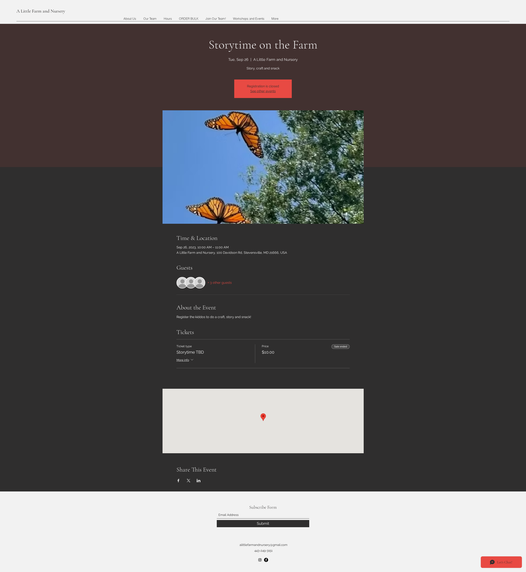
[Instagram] (260, 560)
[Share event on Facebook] (178, 480)
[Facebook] (266, 560)
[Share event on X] (188, 480)
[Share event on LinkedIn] (199, 480)
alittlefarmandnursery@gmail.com (263, 545)
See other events (263, 91)
